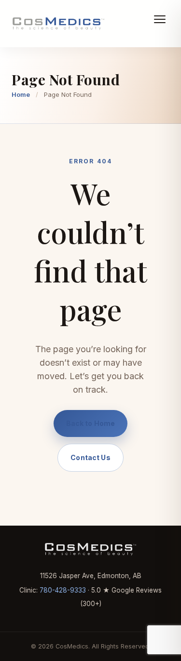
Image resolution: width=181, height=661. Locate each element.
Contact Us (90, 457)
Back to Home (90, 423)
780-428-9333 (63, 590)
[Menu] (159, 26)
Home (21, 94)
